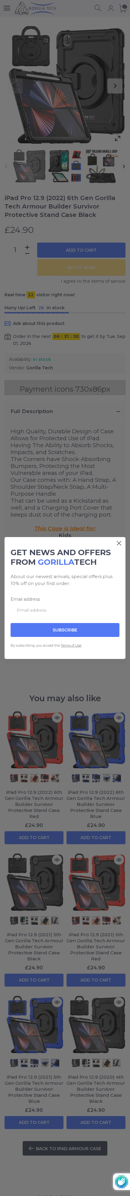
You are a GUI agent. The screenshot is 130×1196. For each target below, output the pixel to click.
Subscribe (65, 630)
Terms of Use (71, 645)
